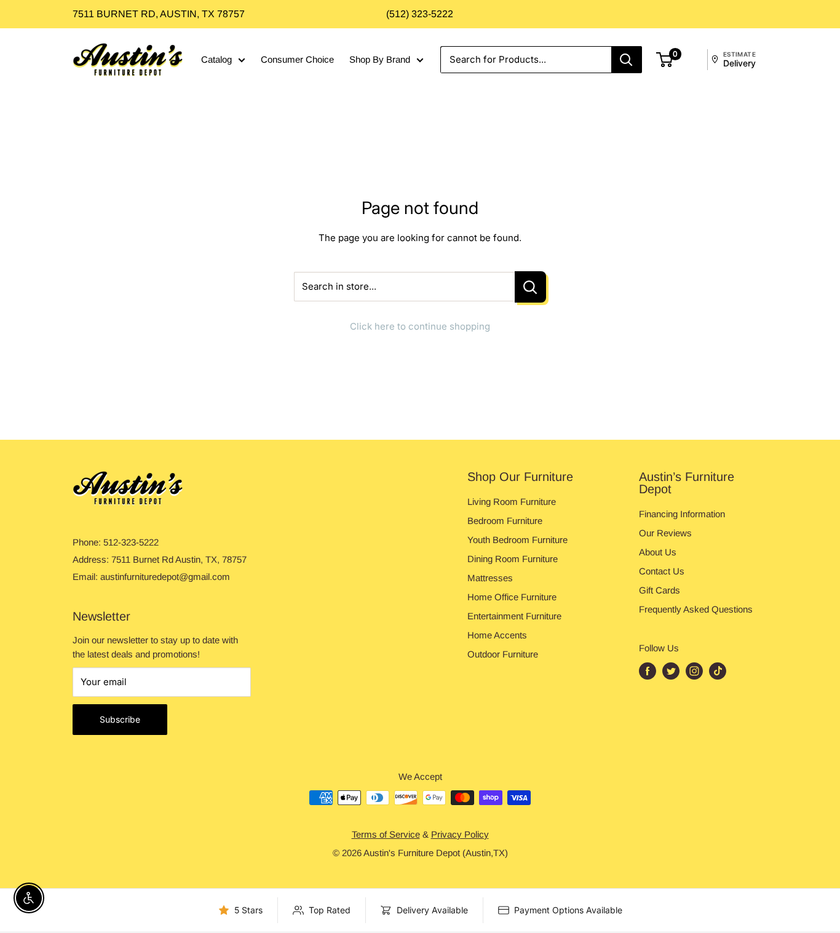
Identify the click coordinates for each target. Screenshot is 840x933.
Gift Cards (659, 590)
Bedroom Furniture (504, 520)
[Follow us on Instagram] (694, 671)
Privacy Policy (460, 834)
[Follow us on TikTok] (717, 671)
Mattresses (490, 578)
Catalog (216, 59)
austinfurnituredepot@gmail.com (165, 576)
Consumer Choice (297, 59)
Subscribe (120, 719)
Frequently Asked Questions (696, 609)
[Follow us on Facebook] (647, 671)
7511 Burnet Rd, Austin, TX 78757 (159, 14)
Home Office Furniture (512, 597)
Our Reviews (665, 533)
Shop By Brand (379, 59)
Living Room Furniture (511, 501)
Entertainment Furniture (514, 616)
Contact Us (661, 571)
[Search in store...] (530, 287)
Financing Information (682, 514)
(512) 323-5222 (419, 14)
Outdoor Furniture (502, 654)
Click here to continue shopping (420, 326)
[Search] (626, 59)
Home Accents (497, 635)
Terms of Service (386, 834)
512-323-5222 (131, 542)
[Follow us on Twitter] (671, 671)
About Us (657, 552)
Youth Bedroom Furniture (517, 539)
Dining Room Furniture (512, 559)
